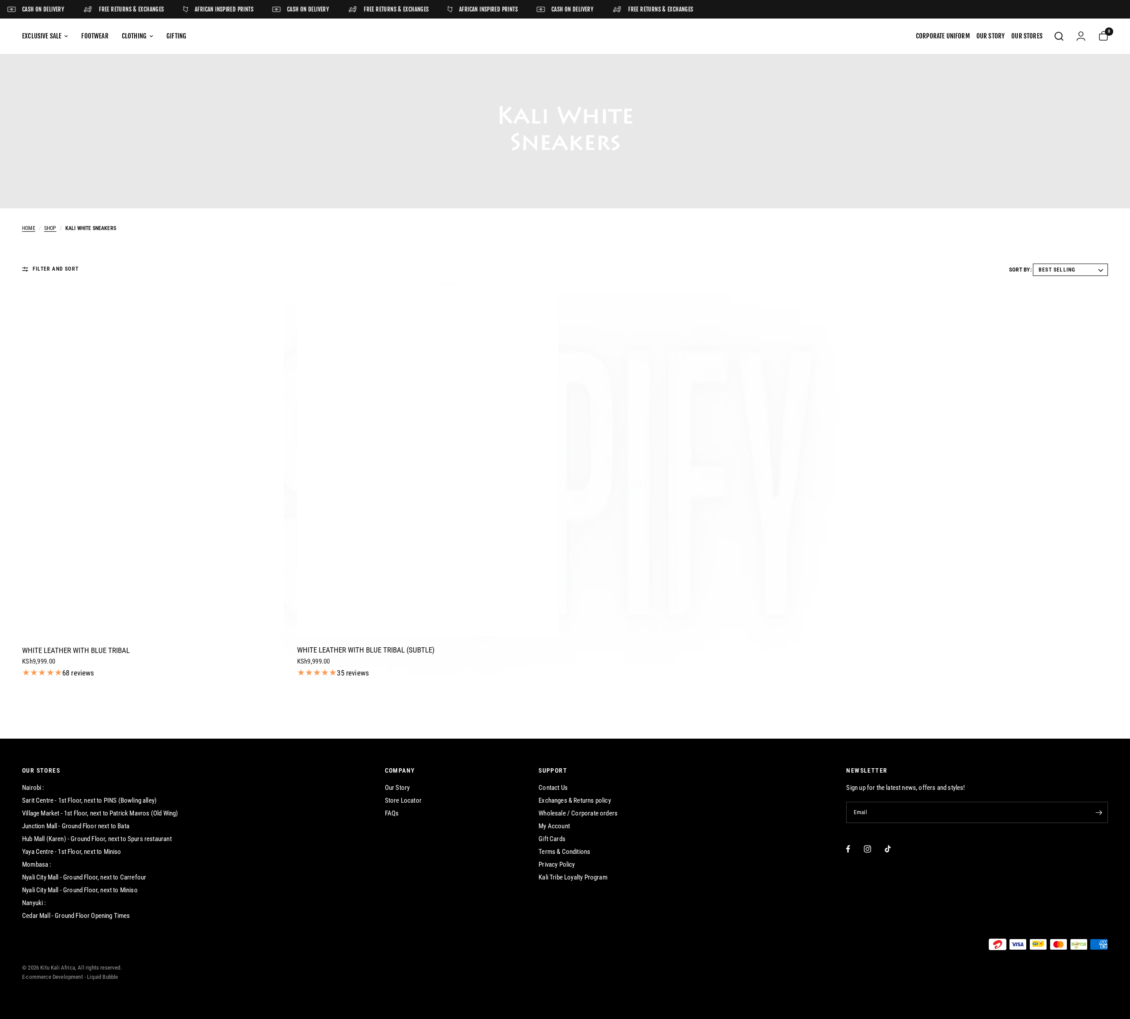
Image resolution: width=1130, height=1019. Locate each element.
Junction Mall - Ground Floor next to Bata (75, 826)
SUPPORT (553, 770)
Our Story (397, 788)
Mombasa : (37, 864)
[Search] (1059, 36)
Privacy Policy (557, 864)
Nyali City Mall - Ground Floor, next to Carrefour (84, 877)
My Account (554, 826)
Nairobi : (33, 788)
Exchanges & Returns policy (574, 800)
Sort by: (1020, 269)
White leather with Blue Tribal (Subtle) (365, 649)
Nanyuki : (34, 903)
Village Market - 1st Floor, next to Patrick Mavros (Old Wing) (100, 813)
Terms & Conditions (564, 852)
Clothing (134, 36)
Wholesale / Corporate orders (578, 813)
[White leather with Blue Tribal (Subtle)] (428, 461)
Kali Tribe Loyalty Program (573, 877)
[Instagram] (867, 849)
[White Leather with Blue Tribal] (153, 461)
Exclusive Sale (41, 36)
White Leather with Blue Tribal (76, 650)
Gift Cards (552, 839)
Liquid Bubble (102, 977)
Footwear (94, 36)
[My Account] (1081, 36)
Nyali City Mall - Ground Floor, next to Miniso (80, 890)
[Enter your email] (1099, 812)
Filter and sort (56, 269)
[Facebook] (848, 849)
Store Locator (403, 800)
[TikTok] (888, 849)
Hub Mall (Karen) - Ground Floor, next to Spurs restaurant (97, 839)
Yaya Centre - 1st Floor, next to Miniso (71, 852)
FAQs (392, 813)
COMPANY (400, 770)
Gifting (176, 36)
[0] (1100, 36)
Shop (50, 228)
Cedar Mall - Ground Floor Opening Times (76, 916)
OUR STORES (41, 770)
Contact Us (553, 788)
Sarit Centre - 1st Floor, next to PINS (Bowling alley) (89, 800)
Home (28, 228)
